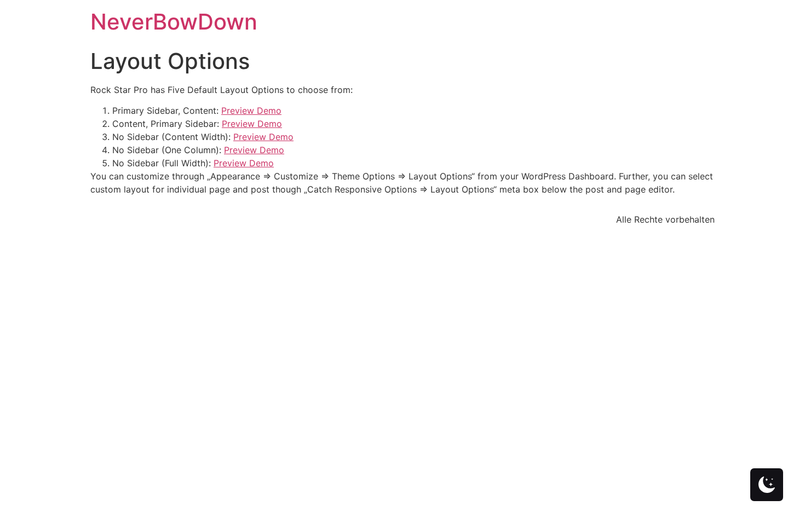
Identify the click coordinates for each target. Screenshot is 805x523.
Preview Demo (251, 110)
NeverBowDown (173, 21)
